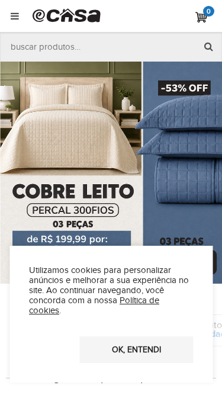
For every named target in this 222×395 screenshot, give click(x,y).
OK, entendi (136, 350)
